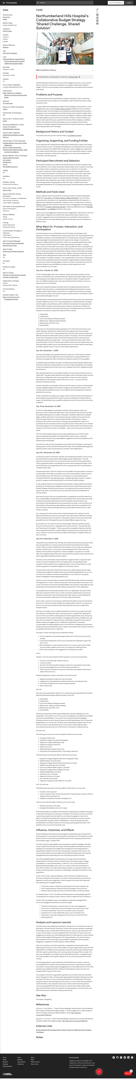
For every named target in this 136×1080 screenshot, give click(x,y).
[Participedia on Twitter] (125, 1058)
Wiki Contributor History (46, 70)
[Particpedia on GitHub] (117, 1058)
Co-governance (8, 103)
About (32, 1057)
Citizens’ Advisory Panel (62, 109)
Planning (6, 137)
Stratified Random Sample (11, 129)
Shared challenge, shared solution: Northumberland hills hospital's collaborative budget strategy (14, 61)
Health (5, 19)
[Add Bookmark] (97, 12)
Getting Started (7, 1066)
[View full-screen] (91, 34)
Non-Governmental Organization (13, 243)
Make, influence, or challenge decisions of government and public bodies (15, 95)
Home (4, 1057)
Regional (5, 47)
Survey (5, 164)
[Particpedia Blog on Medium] (114, 1058)
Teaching (5, 1064)
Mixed (5, 121)
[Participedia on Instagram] (132, 1058)
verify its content (73, 77)
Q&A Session (7, 162)
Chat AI (128, 1072)
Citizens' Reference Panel (11, 158)
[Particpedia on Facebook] (121, 1058)
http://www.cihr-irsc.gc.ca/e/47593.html (75, 1021)
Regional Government (10, 245)
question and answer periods (56, 207)
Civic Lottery (7, 160)
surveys (89, 205)
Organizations (21, 1062)
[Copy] (97, 10)
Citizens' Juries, (41, 205)
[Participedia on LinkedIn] (128, 1058)
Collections (20, 1064)
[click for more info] (79, 77)
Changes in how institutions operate (14, 275)
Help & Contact (35, 1062)
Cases (19, 1057)
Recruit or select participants (12, 147)
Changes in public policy (10, 277)
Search (5, 1059)
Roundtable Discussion (10, 167)
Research (5, 1062)
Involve (5, 109)
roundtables (52, 209)
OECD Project (7, 31)
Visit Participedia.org (116, 3)
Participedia (11, 2)
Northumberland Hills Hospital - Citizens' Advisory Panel (55, 60)
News (32, 1059)
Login (129, 3)
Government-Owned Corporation (13, 251)
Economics (6, 17)
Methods (19, 1059)
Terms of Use (34, 1064)
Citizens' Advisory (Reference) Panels (66, 198)
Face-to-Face (7, 190)
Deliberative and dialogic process (13, 135)
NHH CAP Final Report (10, 53)
